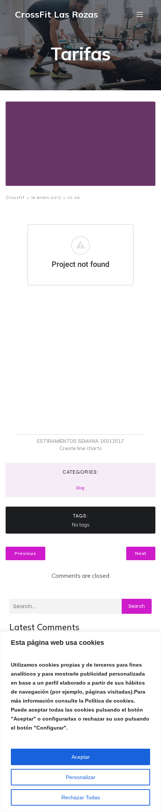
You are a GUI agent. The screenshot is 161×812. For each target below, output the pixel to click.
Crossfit (15, 197)
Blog (80, 487)
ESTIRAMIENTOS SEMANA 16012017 (80, 441)
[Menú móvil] (139, 14)
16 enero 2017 (46, 197)
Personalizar (80, 777)
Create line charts (81, 448)
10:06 (73, 197)
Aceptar (81, 757)
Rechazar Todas (80, 797)
